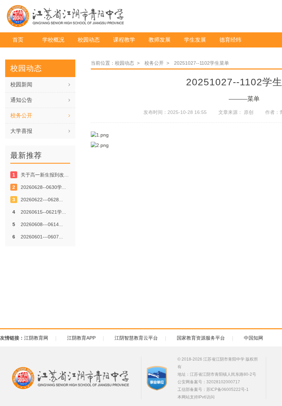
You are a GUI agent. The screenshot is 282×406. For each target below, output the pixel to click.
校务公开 (21, 115)
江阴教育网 (36, 338)
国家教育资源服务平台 (201, 338)
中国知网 (253, 338)
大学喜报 (21, 131)
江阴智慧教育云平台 (136, 338)
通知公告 (21, 100)
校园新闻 (21, 84)
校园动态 (126, 63)
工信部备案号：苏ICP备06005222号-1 (213, 389)
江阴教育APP (81, 338)
